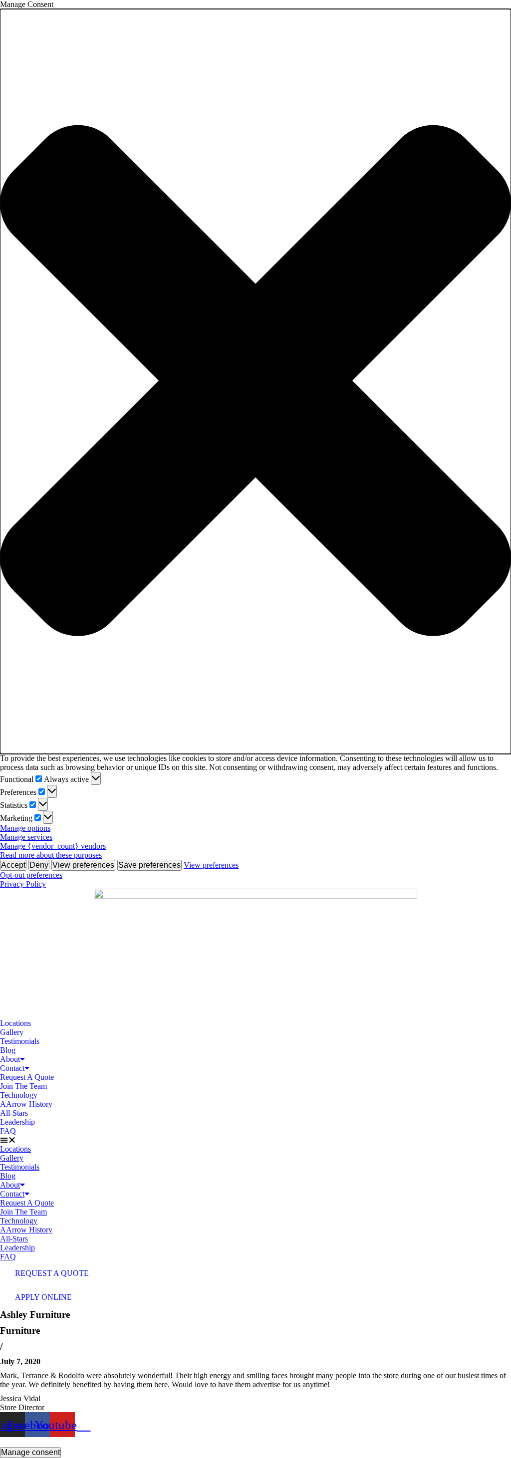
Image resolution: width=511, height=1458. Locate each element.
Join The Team (23, 1086)
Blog (7, 1050)
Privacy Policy (23, 884)
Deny (38, 865)
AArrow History (26, 1104)
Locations (15, 1023)
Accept (13, 865)
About (10, 1059)
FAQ (8, 1131)
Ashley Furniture (35, 1314)
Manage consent (30, 1452)
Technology (18, 1095)
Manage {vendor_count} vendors (53, 846)
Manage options (25, 828)
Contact (12, 1068)
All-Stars (14, 1113)
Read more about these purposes (51, 855)
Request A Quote (27, 1077)
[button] (255, 381)
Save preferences (149, 865)
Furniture (20, 1330)
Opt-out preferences (31, 875)
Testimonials (19, 1041)
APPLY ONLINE (43, 1297)
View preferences (83, 865)
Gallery (11, 1032)
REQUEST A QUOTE (52, 1273)
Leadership (17, 1122)
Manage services (26, 837)
